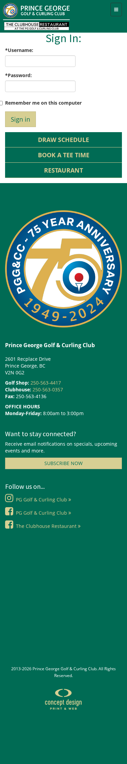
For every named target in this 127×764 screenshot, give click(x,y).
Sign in (20, 119)
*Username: (19, 50)
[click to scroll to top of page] (110, 758)
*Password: (18, 75)
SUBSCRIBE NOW (63, 463)
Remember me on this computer (43, 103)
